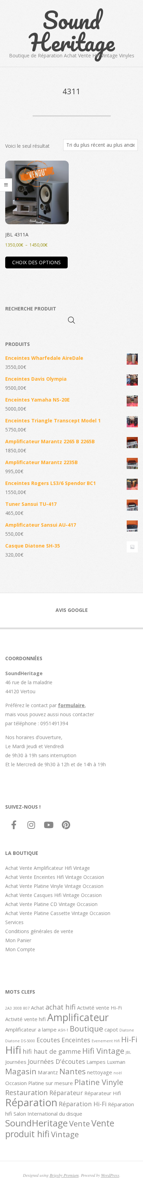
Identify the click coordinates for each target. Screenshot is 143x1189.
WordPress (110, 1175)
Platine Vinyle (98, 1082)
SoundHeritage (36, 1123)
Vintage (65, 1134)
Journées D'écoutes (56, 1061)
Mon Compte (20, 949)
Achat (37, 1007)
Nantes (72, 1071)
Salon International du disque (48, 1113)
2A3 (8, 1008)
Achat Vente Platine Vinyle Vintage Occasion (54, 886)
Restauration (26, 1092)
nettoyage (99, 1072)
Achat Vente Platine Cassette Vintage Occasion (57, 913)
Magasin (20, 1071)
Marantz (48, 1072)
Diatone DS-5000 (20, 1040)
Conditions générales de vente (39, 931)
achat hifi (60, 1007)
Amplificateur (78, 1017)
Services (14, 922)
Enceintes (75, 1040)
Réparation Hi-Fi (83, 1104)
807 (26, 1008)
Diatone (126, 1030)
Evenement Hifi (106, 1040)
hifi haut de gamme (52, 1051)
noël (117, 1072)
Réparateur (66, 1093)
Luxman (116, 1061)
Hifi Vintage (103, 1050)
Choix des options (36, 262)
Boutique (86, 1028)
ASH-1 (63, 1030)
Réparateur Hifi (102, 1093)
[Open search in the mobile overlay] (71, 320)
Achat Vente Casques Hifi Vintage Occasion (53, 895)
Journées (15, 1061)
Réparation (31, 1102)
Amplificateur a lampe (31, 1029)
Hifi (13, 1050)
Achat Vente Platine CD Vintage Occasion (51, 904)
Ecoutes (48, 1040)
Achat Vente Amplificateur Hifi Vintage (47, 868)
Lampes (96, 1061)
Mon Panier (18, 940)
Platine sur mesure (50, 1082)
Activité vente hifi (25, 1019)
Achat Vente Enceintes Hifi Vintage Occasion (54, 877)
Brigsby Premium (64, 1175)
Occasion (16, 1082)
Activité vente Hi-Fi (99, 1007)
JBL (128, 1052)
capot (111, 1029)
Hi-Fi (129, 1039)
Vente (79, 1123)
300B (17, 1008)
